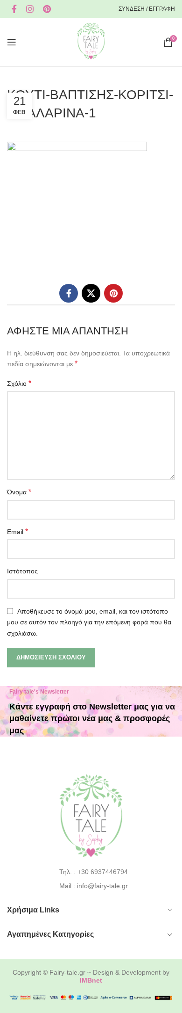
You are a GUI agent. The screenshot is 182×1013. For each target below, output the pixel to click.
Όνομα (19, 492)
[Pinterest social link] (47, 9)
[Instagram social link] (29, 9)
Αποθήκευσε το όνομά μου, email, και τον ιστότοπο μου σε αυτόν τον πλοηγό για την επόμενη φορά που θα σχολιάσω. (89, 622)
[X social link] (91, 293)
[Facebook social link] (14, 9)
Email (17, 531)
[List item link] (91, 872)
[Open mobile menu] (11, 42)
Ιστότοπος (22, 571)
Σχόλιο (19, 383)
